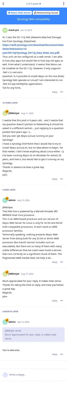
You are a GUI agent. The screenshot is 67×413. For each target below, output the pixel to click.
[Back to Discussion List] (3, 4)
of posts (32, 3)
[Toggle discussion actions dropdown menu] (63, 4)
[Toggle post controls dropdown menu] (62, 92)
